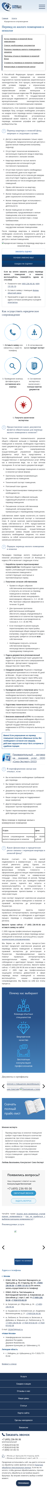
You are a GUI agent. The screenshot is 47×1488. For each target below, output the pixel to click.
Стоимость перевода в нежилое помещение (23, 62)
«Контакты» (13, 302)
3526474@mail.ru (15, 1329)
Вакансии (23, 1427)
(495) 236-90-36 (28, 283)
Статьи (23, 1406)
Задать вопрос (23, 1200)
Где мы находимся (23, 1420)
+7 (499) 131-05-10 (22, 1285)
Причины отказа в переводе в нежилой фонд (21, 57)
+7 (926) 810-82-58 (10, 1447)
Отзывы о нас (23, 1391)
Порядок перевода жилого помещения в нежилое (22, 50)
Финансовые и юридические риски (19, 66)
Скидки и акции (23, 1384)
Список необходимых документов (19, 45)
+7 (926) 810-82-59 (19, 1300)
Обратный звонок (23, 1193)
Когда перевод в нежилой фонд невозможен (18, 40)
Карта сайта (23, 1413)
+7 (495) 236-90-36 (13, 1323)
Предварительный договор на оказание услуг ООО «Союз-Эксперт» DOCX (29, 758)
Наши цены (23, 1398)
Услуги (23, 1376)
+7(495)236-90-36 (33, 1313)
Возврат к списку (9, 1364)
